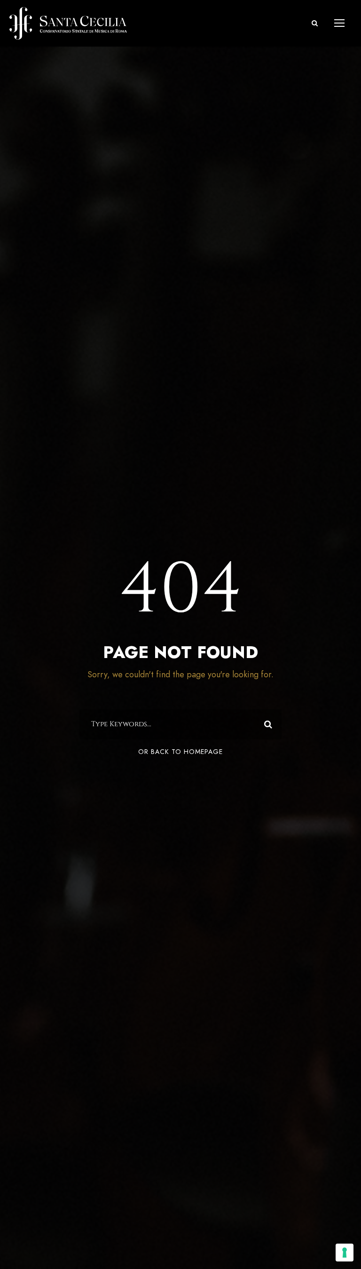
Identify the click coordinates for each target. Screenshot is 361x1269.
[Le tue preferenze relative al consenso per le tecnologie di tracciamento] (344, 1252)
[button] (315, 23)
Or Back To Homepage (180, 751)
